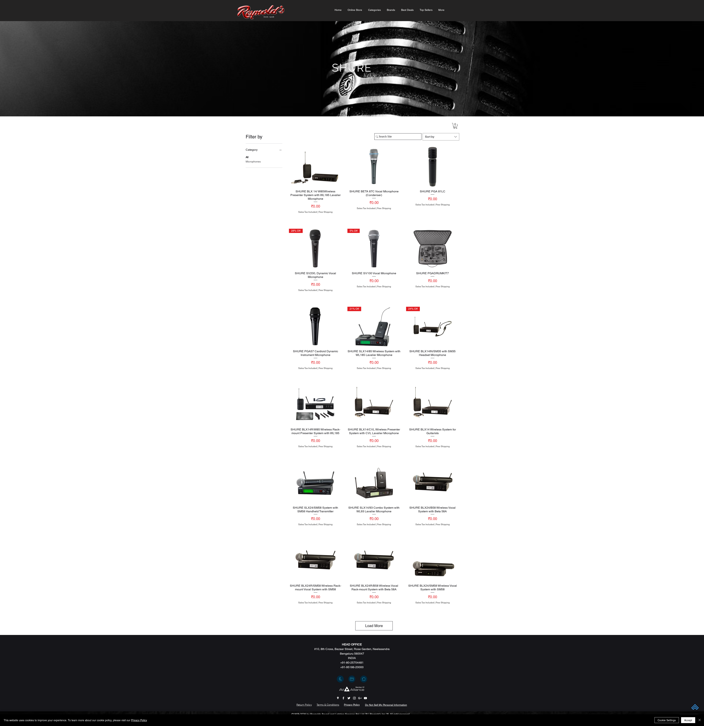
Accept (688, 720)
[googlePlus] (360, 698)
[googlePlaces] (338, 698)
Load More (374, 626)
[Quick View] (315, 167)
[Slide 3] (352, 107)
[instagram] (354, 698)
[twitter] (349, 698)
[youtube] (365, 698)
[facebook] (343, 698)
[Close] (699, 720)
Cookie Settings (667, 720)
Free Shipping (326, 212)
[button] (374, 10)
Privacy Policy (139, 720)
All (247, 157)
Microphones (253, 161)
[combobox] (441, 136)
